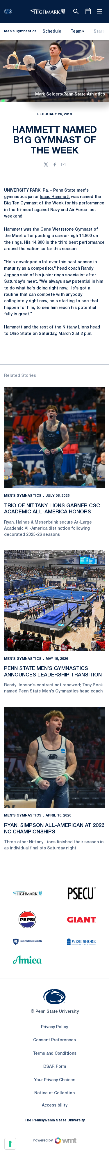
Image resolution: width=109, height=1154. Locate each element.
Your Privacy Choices (54, 1080)
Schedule (51, 31)
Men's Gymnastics (23, 495)
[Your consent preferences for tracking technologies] (10, 1143)
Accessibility (54, 1105)
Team (76, 31)
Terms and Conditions (54, 1054)
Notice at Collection (54, 1093)
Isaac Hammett (55, 197)
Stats (99, 31)
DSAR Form (54, 1067)
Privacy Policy (54, 1027)
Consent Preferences (54, 1040)
